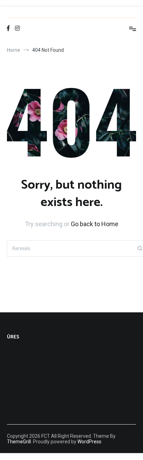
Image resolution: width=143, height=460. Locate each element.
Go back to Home (94, 224)
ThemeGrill (19, 441)
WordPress (89, 441)
